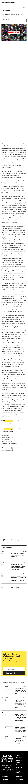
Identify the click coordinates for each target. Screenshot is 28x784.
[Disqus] (14, 475)
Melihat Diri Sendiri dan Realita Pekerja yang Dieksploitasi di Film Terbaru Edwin (20, 729)
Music (12, 540)
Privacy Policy (4, 779)
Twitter (18, 762)
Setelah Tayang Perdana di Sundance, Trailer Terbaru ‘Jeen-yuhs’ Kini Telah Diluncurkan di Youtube (18, 578)
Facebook (19, 760)
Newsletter (19, 767)
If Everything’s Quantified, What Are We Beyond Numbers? (20, 741)
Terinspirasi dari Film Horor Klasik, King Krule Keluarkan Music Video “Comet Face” (18, 567)
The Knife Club (15, 587)
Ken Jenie (6, 19)
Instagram (19, 757)
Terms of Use (4, 776)
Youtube (18, 765)
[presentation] (26, 137)
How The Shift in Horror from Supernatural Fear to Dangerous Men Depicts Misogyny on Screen (20, 703)
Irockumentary (8, 421)
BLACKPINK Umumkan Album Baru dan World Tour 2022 (17, 555)
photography (18, 540)
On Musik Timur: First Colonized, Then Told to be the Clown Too (20, 691)
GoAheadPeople (8, 429)
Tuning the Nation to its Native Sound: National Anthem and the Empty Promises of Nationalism (20, 717)
